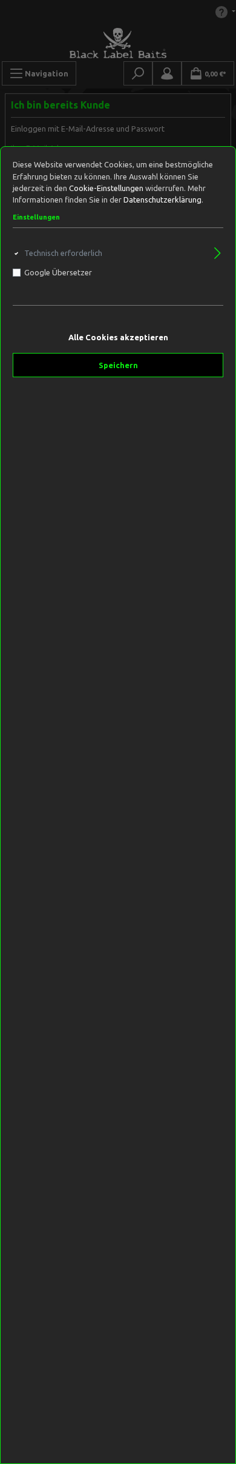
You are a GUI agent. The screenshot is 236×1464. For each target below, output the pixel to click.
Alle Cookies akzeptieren (118, 337)
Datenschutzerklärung (162, 199)
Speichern (118, 365)
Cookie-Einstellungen (106, 188)
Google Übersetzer (58, 272)
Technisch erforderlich (63, 253)
